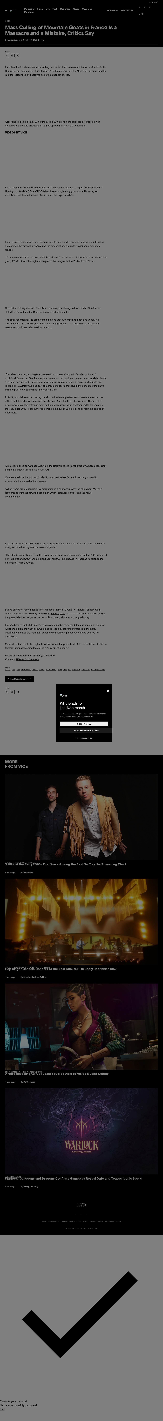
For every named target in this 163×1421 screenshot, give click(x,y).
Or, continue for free (84, 738)
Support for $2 (84, 724)
